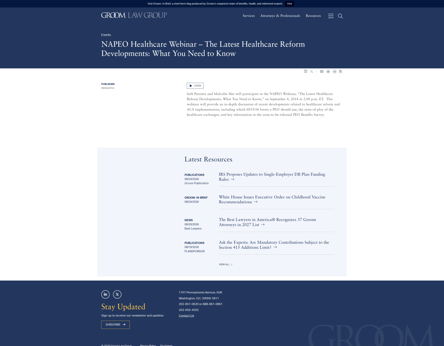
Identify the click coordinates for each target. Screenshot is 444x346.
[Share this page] (321, 72)
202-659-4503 (189, 310)
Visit (289, 3)
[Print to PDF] (341, 71)
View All (224, 264)
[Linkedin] (105, 294)
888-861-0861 (213, 304)
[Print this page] (334, 72)
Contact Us (186, 315)
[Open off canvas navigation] (331, 16)
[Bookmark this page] (328, 72)
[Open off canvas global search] (340, 16)
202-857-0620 (189, 304)
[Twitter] (117, 294)
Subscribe (113, 324)
